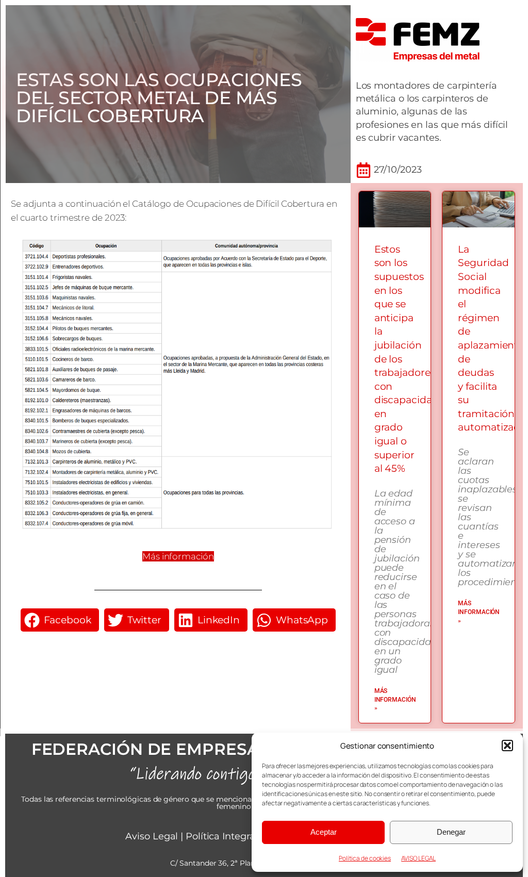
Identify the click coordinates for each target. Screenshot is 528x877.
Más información (178, 556)
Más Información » (395, 699)
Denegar (451, 832)
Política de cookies (365, 858)
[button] (507, 745)
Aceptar (323, 832)
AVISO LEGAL (418, 858)
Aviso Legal (151, 836)
